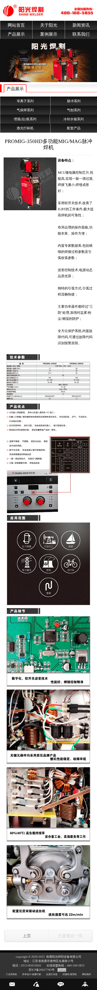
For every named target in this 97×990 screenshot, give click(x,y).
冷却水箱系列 (73, 119)
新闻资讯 (81, 25)
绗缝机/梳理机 (70, 974)
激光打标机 (25, 128)
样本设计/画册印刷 (31, 974)
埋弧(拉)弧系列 (25, 119)
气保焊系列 (25, 110)
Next (93, 59)
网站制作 (86, 974)
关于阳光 (48, 25)
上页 (27, 936)
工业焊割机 (11, 974)
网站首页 (16, 25)
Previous (3, 59)
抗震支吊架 (52, 974)
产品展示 (16, 34)
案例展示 (48, 34)
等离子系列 (25, 101)
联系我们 (81, 34)
